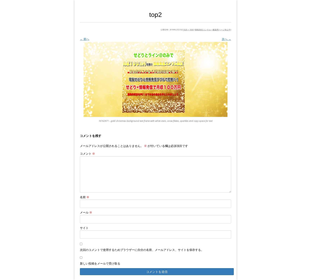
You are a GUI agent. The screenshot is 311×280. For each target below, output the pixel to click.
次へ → (226, 39)
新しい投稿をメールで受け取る (100, 263)
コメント (87, 154)
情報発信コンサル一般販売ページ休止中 (213, 29)
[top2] (155, 79)
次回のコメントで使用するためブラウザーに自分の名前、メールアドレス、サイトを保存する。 (142, 250)
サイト (84, 228)
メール (86, 212)
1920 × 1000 (188, 29)
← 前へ (84, 39)
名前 (84, 197)
